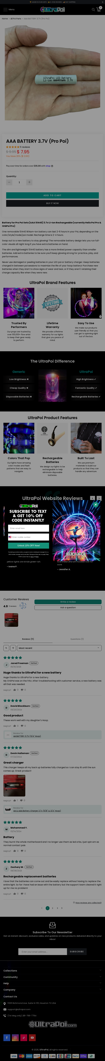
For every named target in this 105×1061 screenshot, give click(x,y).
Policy (37, 556)
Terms (32, 556)
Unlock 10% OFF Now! (29, 545)
